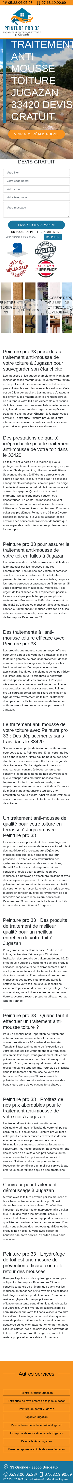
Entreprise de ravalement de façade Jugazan (36, 1400)
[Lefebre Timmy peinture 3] (22, 21)
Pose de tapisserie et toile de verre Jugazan (36, 1449)
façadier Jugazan (37, 1416)
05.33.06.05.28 (20, 3)
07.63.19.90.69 (54, 3)
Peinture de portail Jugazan (36, 1408)
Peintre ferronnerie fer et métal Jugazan (36, 1425)
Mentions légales (57, 1479)
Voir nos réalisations (36, 134)
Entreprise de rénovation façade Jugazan (36, 1433)
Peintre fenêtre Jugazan (36, 1441)
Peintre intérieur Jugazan (36, 1392)
